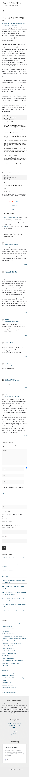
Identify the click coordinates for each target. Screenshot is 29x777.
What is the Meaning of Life (9, 688)
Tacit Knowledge (6, 665)
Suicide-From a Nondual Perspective (11, 663)
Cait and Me (16, 23)
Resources (14, 735)
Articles (14, 731)
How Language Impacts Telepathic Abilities (13, 643)
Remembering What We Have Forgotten (12, 661)
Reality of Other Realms (8, 658)
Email (4, 537)
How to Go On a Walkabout (9, 653)
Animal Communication (8, 629)
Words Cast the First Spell (9, 693)
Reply (25, 264)
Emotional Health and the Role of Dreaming (13, 636)
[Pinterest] (9, 201)
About (14, 737)
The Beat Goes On (6, 668)
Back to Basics (5, 631)
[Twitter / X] (6, 201)
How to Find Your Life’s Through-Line (11, 651)
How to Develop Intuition (8, 648)
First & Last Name (8, 528)
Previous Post (14, 205)
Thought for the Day (14, 726)
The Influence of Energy (8, 673)
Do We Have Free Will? (8, 634)
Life (21, 23)
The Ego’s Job (5, 670)
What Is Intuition (6, 683)
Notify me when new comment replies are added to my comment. (13, 488)
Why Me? (4, 690)
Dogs (14, 733)
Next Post (14, 209)
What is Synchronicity (7, 685)
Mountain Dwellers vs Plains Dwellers (12, 617)
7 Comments (13, 25)
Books (14, 729)
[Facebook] (2, 201)
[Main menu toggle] (3, 10)
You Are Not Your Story (8, 570)
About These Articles (7, 626)
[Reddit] (13, 201)
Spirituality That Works (14, 724)
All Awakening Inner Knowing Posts (11, 624)
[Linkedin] (16, 201)
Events (14, 727)
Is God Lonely (5, 656)
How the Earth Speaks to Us (9, 646)
